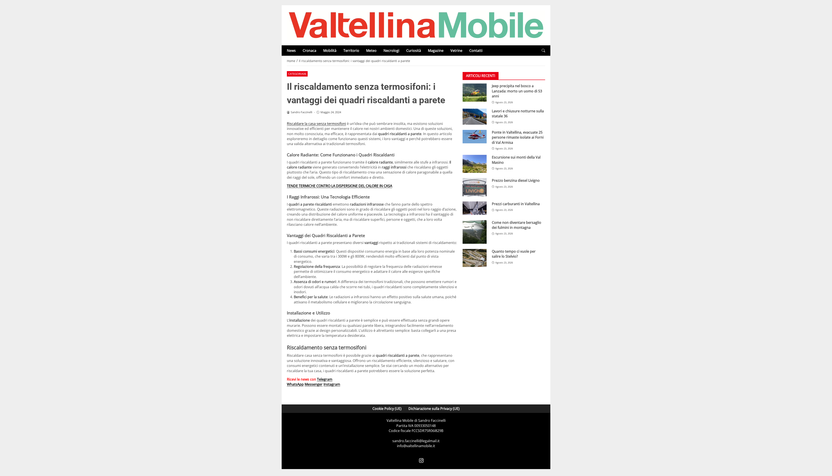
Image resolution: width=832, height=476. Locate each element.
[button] (543, 50)
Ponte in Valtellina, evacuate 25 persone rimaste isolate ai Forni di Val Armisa (518, 137)
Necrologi (391, 50)
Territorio (351, 50)
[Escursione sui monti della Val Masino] (475, 164)
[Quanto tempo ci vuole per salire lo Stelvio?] (475, 258)
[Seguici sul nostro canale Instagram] (421, 460)
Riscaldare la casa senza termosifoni (316, 123)
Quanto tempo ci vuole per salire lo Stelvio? (514, 254)
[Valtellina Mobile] (416, 25)
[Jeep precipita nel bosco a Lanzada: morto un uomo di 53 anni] (475, 92)
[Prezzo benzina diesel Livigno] (475, 187)
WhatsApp (295, 384)
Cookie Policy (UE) (386, 408)
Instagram (331, 384)
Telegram (324, 379)
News (291, 50)
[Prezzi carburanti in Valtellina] (475, 208)
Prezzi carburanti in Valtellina (516, 203)
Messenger (314, 384)
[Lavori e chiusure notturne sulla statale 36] (475, 117)
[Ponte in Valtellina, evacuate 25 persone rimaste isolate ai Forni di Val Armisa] (475, 136)
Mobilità (329, 50)
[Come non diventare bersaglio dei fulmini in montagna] (475, 232)
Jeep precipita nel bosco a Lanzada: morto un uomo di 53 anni (517, 90)
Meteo (371, 50)
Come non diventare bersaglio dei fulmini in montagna (516, 225)
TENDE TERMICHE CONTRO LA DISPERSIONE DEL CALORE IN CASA (339, 185)
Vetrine (456, 50)
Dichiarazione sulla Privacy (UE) (434, 408)
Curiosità (413, 50)
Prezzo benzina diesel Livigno (516, 180)
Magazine (436, 50)
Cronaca (309, 50)
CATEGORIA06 (297, 74)
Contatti (476, 50)
